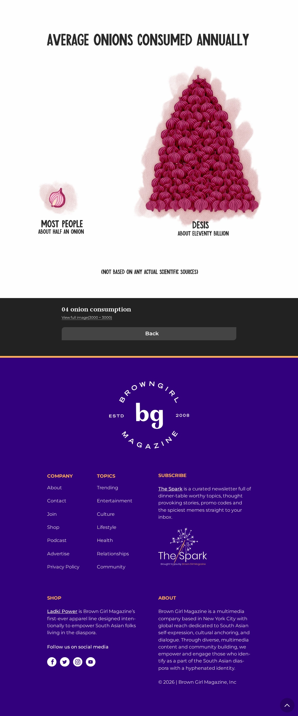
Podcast (57, 540)
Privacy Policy (63, 567)
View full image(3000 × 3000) (87, 317)
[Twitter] (64, 662)
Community (111, 567)
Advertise (58, 554)
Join (52, 514)
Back (152, 333)
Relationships (113, 554)
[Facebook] (51, 662)
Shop (53, 527)
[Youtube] (90, 662)
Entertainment (114, 501)
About (54, 487)
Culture (106, 514)
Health (105, 540)
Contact (56, 501)
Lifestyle (106, 527)
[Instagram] (77, 662)
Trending (107, 487)
